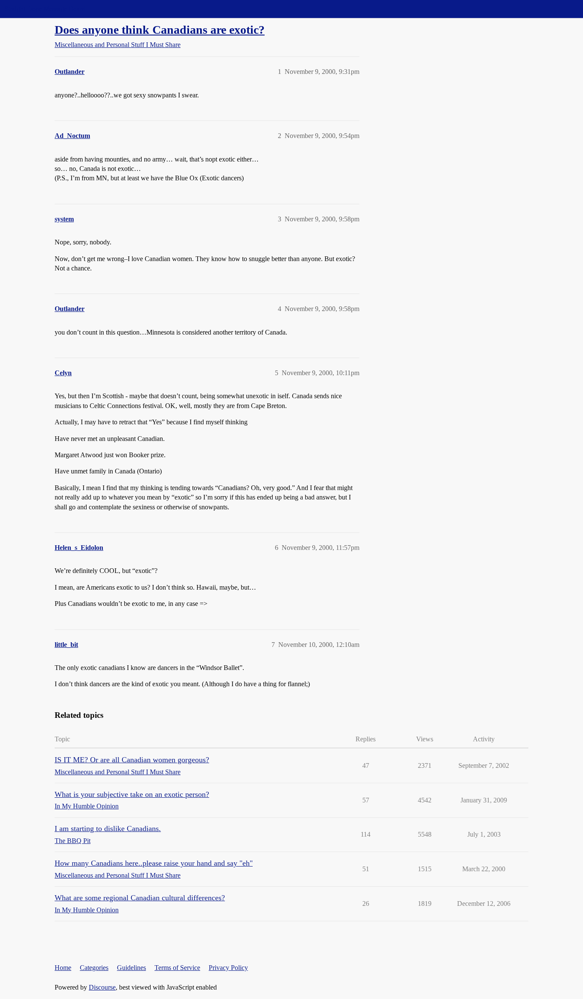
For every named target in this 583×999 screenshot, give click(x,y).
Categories (94, 967)
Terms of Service (177, 967)
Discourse (102, 987)
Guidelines (131, 967)
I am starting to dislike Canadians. (108, 828)
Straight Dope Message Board (44, 8)
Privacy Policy (228, 967)
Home (63, 967)
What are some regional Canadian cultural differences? (140, 897)
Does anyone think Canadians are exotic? (160, 29)
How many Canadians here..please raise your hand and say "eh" (154, 863)
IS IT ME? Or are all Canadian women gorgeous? (132, 759)
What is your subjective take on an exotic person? (132, 794)
